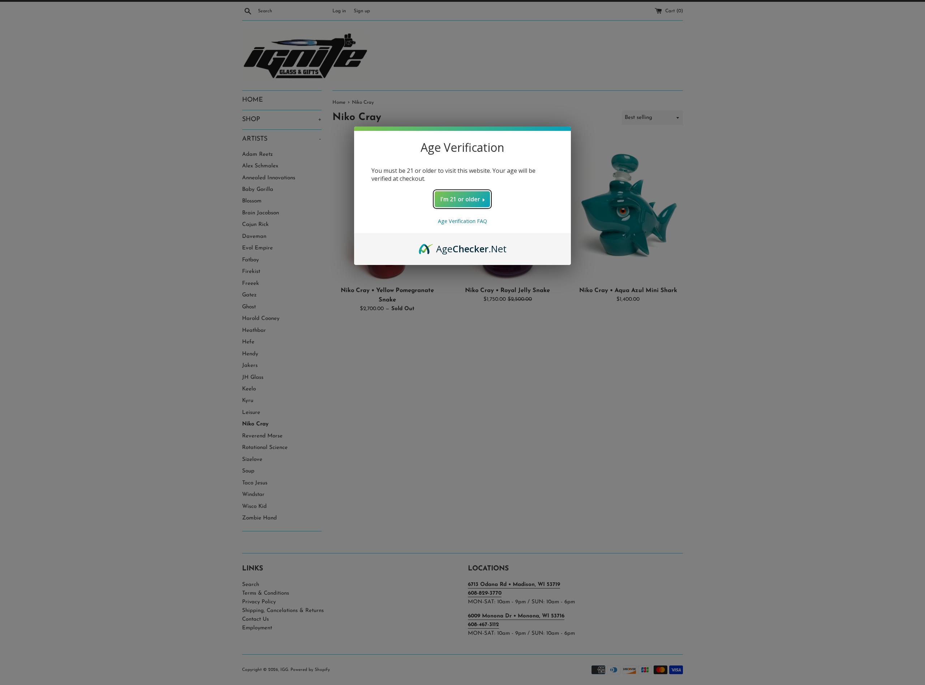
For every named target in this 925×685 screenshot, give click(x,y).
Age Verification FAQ (462, 221)
